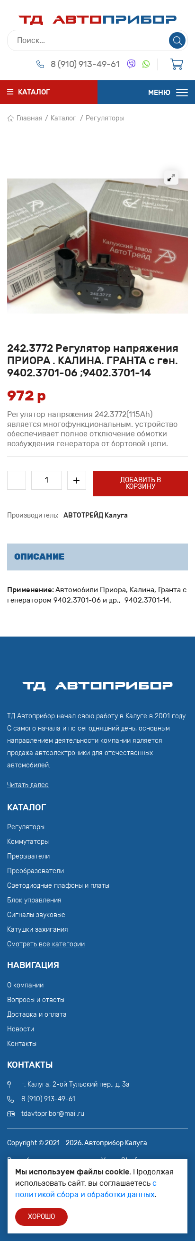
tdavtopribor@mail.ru (52, 1114)
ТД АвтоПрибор (97, 681)
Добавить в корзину (140, 483)
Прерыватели (28, 856)
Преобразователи (35, 871)
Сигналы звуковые (36, 915)
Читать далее (28, 785)
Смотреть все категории (46, 944)
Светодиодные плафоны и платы (58, 886)
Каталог (63, 118)
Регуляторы (105, 118)
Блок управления (34, 900)
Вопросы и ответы (35, 1000)
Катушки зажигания (37, 930)
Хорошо (41, 1217)
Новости (20, 1029)
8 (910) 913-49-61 (85, 64)
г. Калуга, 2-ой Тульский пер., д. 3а (75, 1084)
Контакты (21, 1044)
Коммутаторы (28, 842)
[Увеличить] (171, 177)
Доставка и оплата (37, 1015)
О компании (25, 985)
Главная (30, 118)
